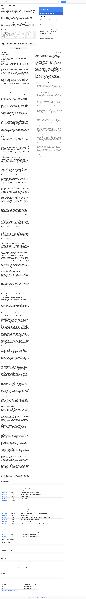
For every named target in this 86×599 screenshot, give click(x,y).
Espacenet (47, 44)
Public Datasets (42, 597)
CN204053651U (4, 504)
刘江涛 (47, 18)
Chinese (47, 16)
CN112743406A (4, 532)
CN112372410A (4, 511)
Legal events (44, 42)
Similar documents (50, 42)
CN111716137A (4, 534)
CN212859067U (4, 490)
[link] (4, 580)
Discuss (55, 44)
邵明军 (44, 18)
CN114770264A (4, 513)
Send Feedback (35, 597)
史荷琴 (50, 18)
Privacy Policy (52, 597)
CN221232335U (4, 519)
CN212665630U (4, 494)
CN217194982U (4, 521)
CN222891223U (4, 525)
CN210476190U (4, 498)
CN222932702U (4, 509)
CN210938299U (4, 488)
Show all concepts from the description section (10, 590)
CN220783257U (4, 496)
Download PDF (44, 13)
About (30, 597)
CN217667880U (4, 517)
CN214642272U (4, 502)
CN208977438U (4, 492)
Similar (57, 13)
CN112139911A (4, 523)
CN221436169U (4, 515)
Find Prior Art (51, 13)
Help (56, 597)
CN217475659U (4, 500)
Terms (47, 597)
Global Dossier (51, 44)
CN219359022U (4, 536)
